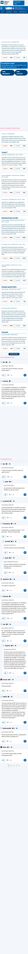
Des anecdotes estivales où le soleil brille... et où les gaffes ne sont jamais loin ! (13, 65)
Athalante (8, 645)
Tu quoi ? (4, 152)
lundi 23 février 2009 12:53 (8, 366)
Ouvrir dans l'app (17, 3)
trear (4, 624)
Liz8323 (5, 696)
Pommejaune (6, 523)
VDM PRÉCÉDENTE (6, 73)
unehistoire (6, 579)
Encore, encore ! (14, 354)
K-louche (5, 679)
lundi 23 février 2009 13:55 (8, 732)
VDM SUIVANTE (20, 73)
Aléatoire (9, 12)
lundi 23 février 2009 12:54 (8, 505)
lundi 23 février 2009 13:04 (8, 583)
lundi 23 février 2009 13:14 (7, 628)
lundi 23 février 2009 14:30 (8, 751)
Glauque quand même (9, 287)
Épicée (15, 12)
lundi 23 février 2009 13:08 (8, 385)
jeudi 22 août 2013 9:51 (9, 485)
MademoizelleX (7, 728)
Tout (2, 12)
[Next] (19, 766)
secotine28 (6, 501)
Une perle (5, 332)
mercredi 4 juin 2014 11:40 (10, 545)
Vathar (5, 747)
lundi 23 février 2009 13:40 (8, 700)
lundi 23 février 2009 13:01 (7, 527)
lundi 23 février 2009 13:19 (7, 683)
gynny (7, 558)
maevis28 (7, 541)
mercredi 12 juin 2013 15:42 (10, 649)
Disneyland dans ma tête (10, 218)
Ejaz (4, 362)
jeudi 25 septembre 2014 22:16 (11, 561)
